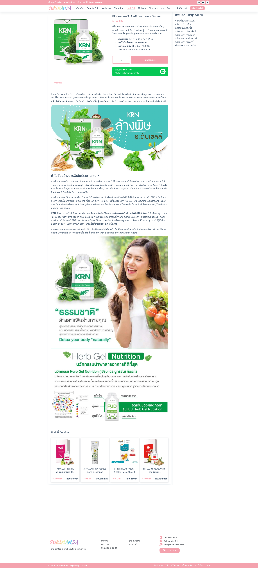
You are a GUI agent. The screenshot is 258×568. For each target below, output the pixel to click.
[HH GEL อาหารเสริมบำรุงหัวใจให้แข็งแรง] (154, 452)
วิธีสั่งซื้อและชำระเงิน (185, 21)
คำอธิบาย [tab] (58, 83)
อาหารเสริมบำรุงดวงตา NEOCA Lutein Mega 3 (124, 470)
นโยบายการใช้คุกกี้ (184, 42)
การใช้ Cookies (202, 565)
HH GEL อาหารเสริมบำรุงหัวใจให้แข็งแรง (154, 470)
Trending (118, 8)
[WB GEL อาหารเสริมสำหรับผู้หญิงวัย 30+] (65, 452)
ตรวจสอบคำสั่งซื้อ (183, 28)
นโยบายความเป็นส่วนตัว (186, 38)
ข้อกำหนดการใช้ (161, 565)
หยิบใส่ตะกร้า (149, 60)
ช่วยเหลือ (165, 8)
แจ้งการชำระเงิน (183, 24)
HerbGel (131, 8)
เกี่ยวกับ (79, 8)
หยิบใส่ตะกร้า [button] (72, 478)
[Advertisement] (192, 90)
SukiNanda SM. (62, 565)
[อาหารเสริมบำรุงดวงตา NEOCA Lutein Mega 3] (124, 452)
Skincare (153, 8)
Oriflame (83, 565)
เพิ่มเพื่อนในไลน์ (197, 8)
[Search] (209, 8)
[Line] (207, 2)
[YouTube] (203, 2)
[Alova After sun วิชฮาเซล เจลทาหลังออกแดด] (95, 452)
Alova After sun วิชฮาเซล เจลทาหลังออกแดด (94, 470)
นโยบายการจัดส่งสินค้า (186, 31)
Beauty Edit (93, 8)
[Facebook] (199, 2)
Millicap (142, 8)
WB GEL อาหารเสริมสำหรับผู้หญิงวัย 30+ (65, 470)
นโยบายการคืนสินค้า (185, 35)
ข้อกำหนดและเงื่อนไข (185, 45)
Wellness (106, 8)
